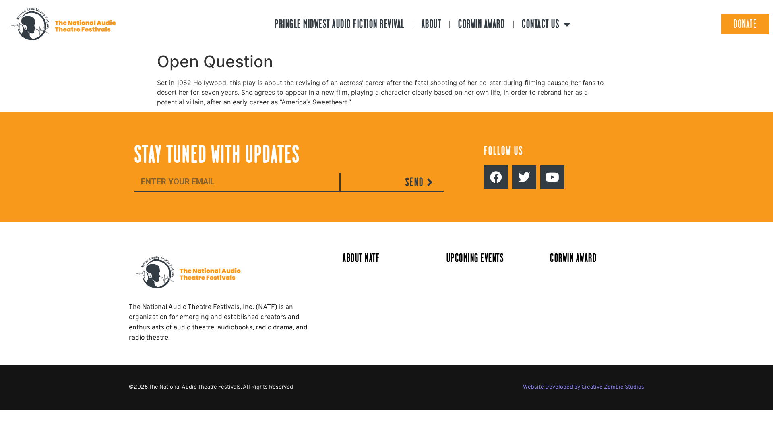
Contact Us (540, 24)
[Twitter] (524, 177)
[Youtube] (552, 177)
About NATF (361, 258)
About (432, 24)
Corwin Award (481, 24)
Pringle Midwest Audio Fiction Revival (340, 24)
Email (141, 168)
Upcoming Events (475, 258)
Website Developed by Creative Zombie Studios (583, 387)
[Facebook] (496, 177)
